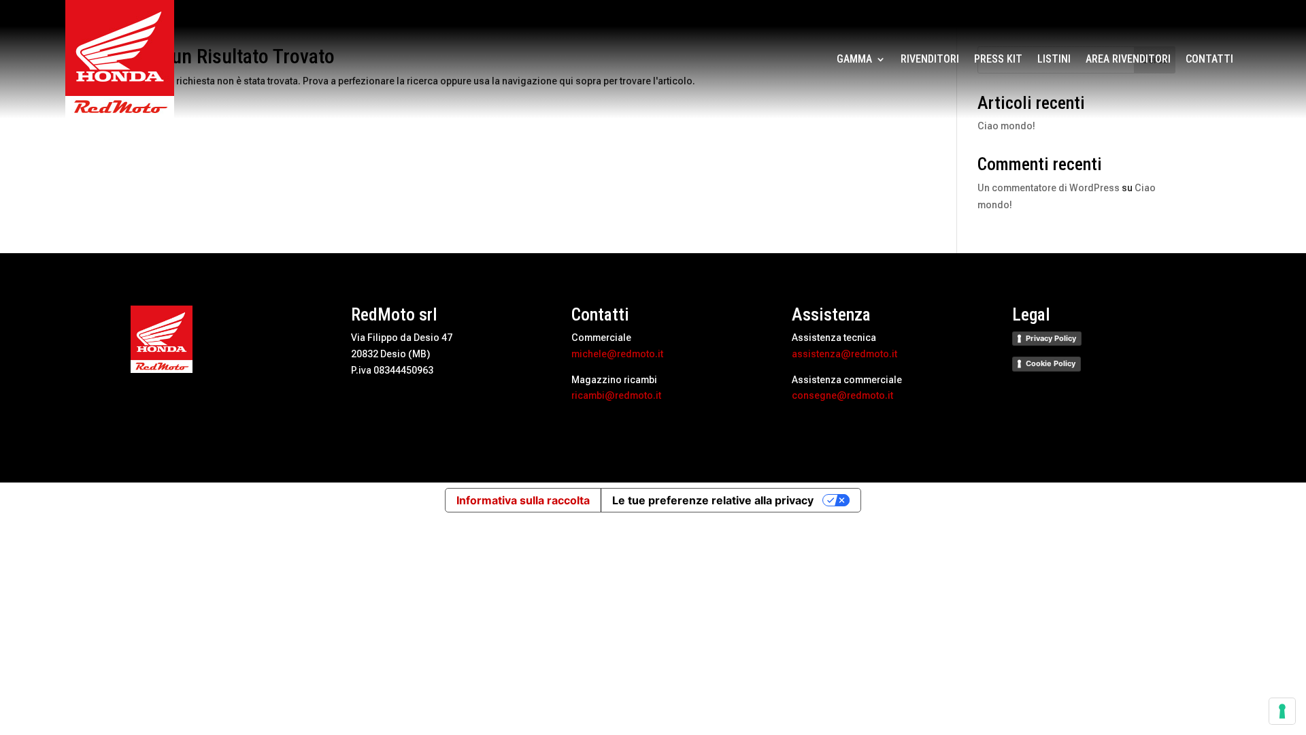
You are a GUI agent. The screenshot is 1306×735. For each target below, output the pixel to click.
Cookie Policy (1050, 363)
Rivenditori (930, 59)
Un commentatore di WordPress (1048, 187)
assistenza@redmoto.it (844, 353)
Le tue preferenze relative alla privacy (713, 500)
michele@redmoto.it (617, 353)
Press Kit (998, 59)
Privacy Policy (1051, 338)
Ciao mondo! (1006, 125)
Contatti (1209, 59)
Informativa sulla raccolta (523, 500)
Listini (1054, 59)
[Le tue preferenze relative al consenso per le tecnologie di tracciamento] (1282, 711)
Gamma (854, 59)
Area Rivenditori (1128, 59)
